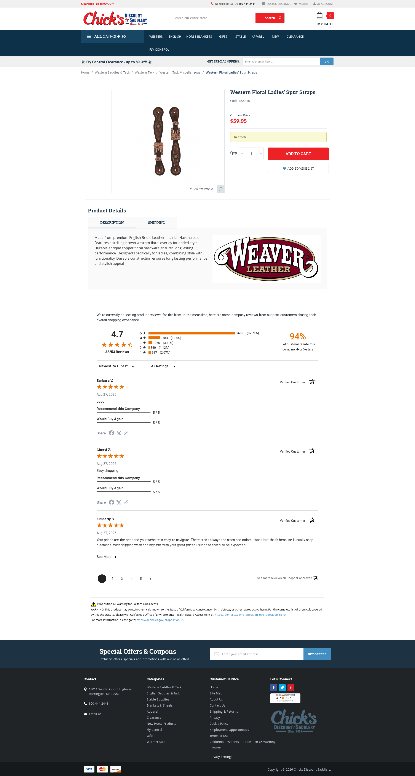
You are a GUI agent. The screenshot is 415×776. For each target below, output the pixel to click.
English (175, 36)
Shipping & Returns (224, 711)
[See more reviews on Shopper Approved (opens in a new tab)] (126, 433)
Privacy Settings (221, 757)
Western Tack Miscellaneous (180, 72)
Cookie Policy (219, 723)
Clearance (295, 36)
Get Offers (317, 654)
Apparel (258, 36)
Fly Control (159, 49)
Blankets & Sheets (160, 705)
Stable (240, 36)
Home (85, 72)
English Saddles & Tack (163, 693)
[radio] (207, 333)
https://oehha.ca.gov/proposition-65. (160, 620)
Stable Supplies (158, 699)
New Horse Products (161, 723)
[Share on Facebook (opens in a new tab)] (111, 433)
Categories (110, 36)
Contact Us (217, 705)
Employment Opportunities (229, 730)
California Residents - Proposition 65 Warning (243, 742)
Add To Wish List (300, 168)
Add (298, 153)
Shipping (156, 222)
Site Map (216, 693)
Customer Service (278, 3)
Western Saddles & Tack (112, 72)
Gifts (223, 36)
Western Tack (144, 72)
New (275, 36)
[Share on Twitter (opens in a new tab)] (118, 433)
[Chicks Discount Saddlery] (117, 18)
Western (156, 36)
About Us (216, 699)
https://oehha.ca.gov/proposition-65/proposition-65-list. (251, 615)
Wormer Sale (156, 742)
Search (274, 18)
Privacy (215, 717)
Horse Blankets (199, 36)
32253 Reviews (121, 352)
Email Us (95, 714)
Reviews (215, 748)
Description (112, 222)
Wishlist (304, 3)
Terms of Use (219, 736)
